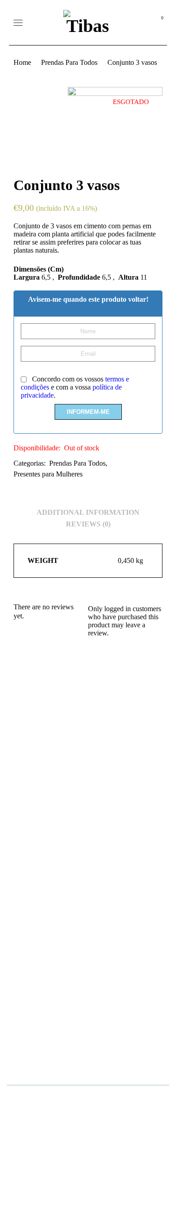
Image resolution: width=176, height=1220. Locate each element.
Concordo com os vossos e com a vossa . (75, 387)
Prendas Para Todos (69, 62)
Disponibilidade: (37, 448)
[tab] (88, 512)
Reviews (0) (88, 524)
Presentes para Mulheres (48, 474)
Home (22, 62)
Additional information (88, 512)
